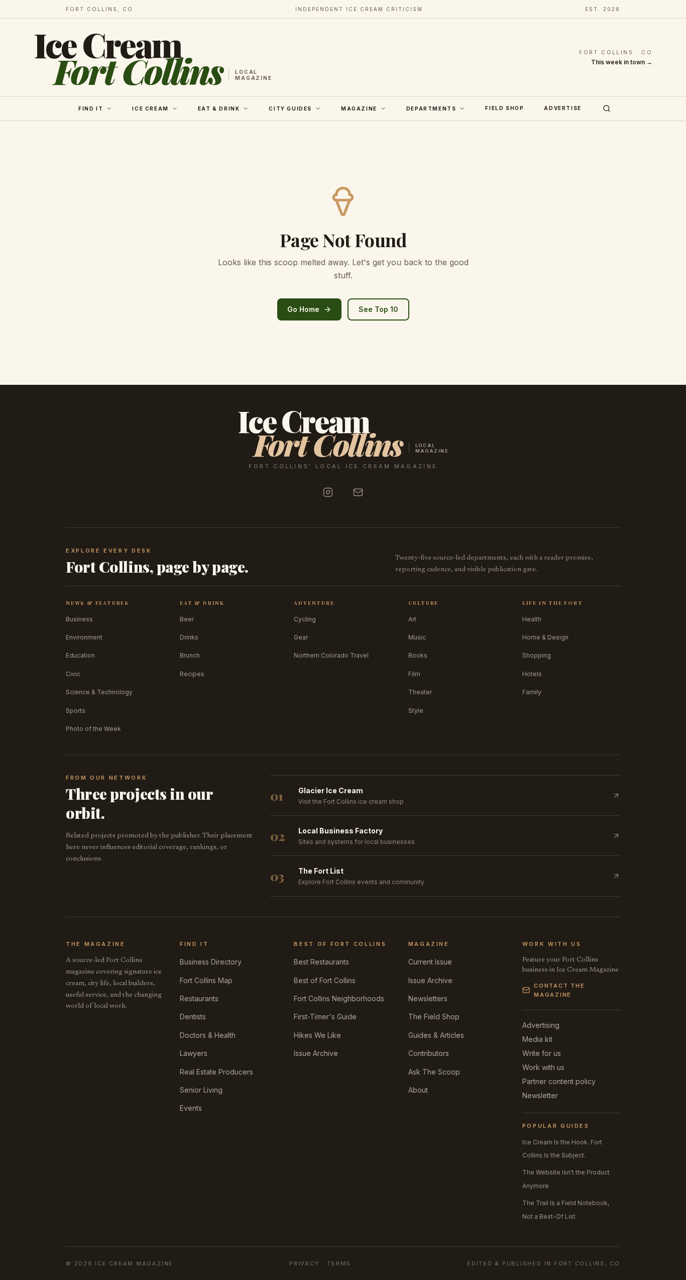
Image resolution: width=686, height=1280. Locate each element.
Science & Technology (99, 692)
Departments (431, 108)
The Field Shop (434, 1016)
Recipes (192, 674)
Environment (84, 637)
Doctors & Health (208, 1035)
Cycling (305, 619)
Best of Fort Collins (325, 980)
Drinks (189, 637)
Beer (187, 619)
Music (417, 637)
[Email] (358, 492)
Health (531, 619)
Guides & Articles (436, 1035)
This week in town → (621, 62)
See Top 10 (378, 309)
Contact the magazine (559, 990)
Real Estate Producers (216, 1072)
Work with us (543, 1067)
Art (412, 619)
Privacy (304, 1263)
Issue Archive (316, 1053)
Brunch (190, 655)
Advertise (562, 108)
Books (417, 655)
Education (80, 655)
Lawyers (193, 1053)
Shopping (536, 655)
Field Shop (504, 108)
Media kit (537, 1039)
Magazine (359, 108)
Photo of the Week (93, 728)
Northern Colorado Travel (331, 655)
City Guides (290, 108)
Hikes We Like (317, 1035)
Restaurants (199, 998)
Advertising (540, 1025)
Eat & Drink (219, 108)
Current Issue (430, 961)
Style (415, 710)
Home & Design (545, 637)
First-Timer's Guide (325, 1016)
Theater (420, 692)
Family (531, 692)
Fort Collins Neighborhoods (339, 998)
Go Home (303, 309)
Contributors (428, 1053)
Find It (90, 108)
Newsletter (540, 1095)
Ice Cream (150, 108)
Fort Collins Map (206, 980)
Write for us (541, 1053)
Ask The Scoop (434, 1072)
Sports (75, 710)
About (418, 1090)
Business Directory (211, 961)
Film (414, 674)
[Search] (607, 108)
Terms (339, 1263)
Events (191, 1108)
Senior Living (201, 1090)
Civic (73, 674)
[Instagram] (328, 492)
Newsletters (427, 998)
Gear (301, 637)
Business (79, 619)
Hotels (532, 674)
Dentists (193, 1016)
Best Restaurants (321, 961)
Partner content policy (559, 1081)
